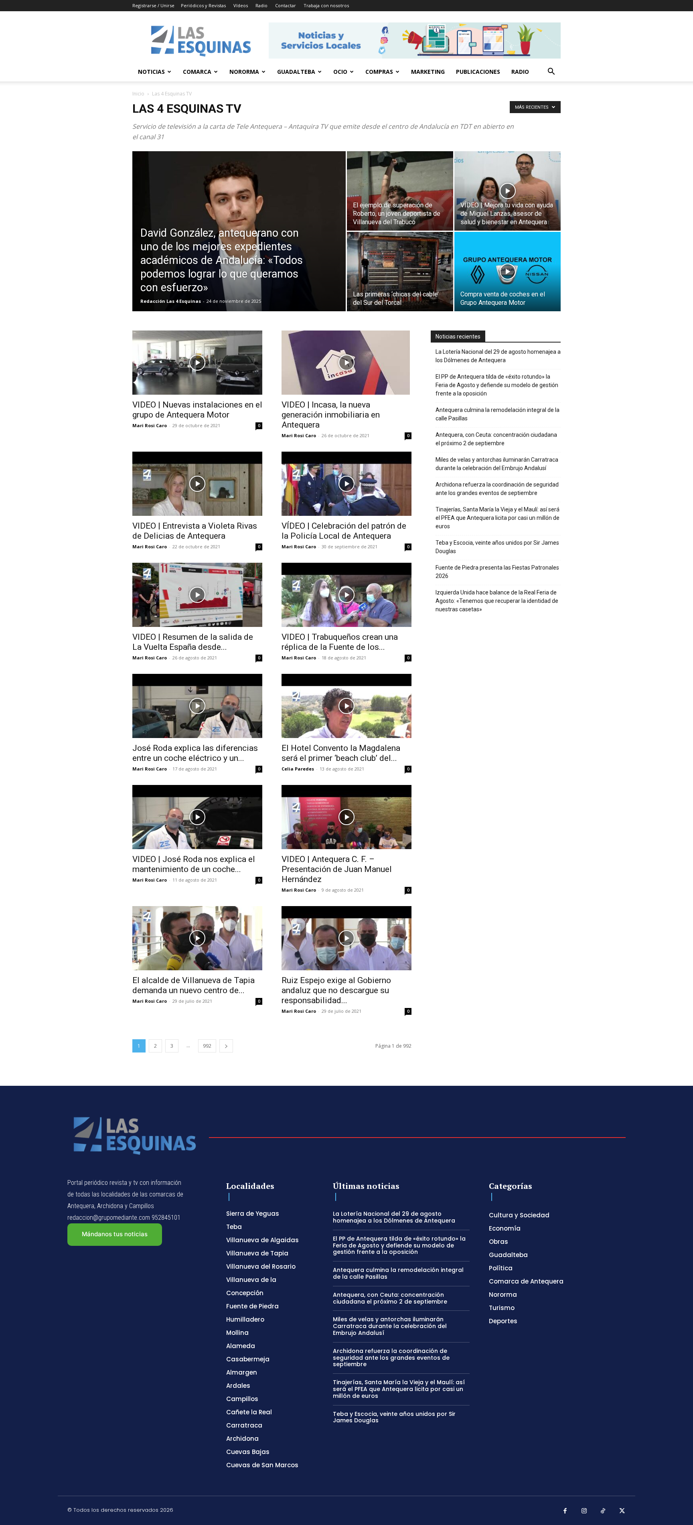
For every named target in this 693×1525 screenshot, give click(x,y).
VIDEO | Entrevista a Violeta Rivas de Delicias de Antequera (194, 531)
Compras (379, 71)
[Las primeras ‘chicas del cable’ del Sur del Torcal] (400, 271)
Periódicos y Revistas (203, 5)
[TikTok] (603, 1511)
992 (207, 1045)
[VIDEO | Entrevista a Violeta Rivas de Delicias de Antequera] (197, 484)
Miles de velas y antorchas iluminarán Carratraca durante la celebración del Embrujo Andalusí (497, 463)
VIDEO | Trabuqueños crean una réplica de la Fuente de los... (340, 642)
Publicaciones (478, 71)
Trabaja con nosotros (326, 5)
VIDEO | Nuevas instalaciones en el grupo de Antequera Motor (197, 410)
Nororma (244, 71)
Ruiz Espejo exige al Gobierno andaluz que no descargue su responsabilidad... (336, 990)
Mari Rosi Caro (149, 425)
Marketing (428, 71)
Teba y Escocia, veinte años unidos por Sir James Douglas (497, 546)
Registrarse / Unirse (153, 5)
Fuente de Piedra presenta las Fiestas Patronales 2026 (497, 571)
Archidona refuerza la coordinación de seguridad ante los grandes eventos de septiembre (497, 488)
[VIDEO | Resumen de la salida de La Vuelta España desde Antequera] (197, 595)
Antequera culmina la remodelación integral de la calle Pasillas (497, 414)
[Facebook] (565, 1511)
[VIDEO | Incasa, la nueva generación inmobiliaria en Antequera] (346, 363)
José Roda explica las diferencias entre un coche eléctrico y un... (195, 753)
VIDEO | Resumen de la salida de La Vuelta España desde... (192, 642)
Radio (261, 5)
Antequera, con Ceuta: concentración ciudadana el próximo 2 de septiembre (496, 439)
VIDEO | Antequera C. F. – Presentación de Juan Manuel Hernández (337, 869)
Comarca (197, 71)
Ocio (340, 71)
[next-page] (226, 1045)
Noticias (151, 71)
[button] (551, 72)
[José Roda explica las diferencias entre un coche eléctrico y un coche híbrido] (197, 706)
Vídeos (240, 5)
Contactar (285, 5)
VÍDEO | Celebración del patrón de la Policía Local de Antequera (344, 531)
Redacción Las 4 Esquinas (170, 301)
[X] (622, 1511)
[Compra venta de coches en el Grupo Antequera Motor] (507, 271)
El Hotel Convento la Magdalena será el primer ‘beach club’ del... (341, 753)
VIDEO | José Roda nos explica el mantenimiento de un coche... (193, 864)
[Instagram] (584, 1511)
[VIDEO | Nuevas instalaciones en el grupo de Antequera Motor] (197, 363)
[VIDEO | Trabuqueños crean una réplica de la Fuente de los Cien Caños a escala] (346, 595)
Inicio (138, 93)
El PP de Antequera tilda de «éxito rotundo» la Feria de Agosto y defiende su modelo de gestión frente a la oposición (497, 385)
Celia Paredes (298, 769)
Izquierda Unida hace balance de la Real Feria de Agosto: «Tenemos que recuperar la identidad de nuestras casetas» (497, 600)
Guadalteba (296, 71)
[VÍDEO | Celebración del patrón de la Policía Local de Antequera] (346, 484)
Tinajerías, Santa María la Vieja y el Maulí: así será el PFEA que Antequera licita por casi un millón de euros (497, 517)
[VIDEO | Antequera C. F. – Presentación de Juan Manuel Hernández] (346, 817)
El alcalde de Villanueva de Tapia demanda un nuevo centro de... (193, 985)
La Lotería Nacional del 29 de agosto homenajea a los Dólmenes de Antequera (498, 356)
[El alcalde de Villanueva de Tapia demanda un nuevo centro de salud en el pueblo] (197, 938)
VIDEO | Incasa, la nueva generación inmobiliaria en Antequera (331, 415)
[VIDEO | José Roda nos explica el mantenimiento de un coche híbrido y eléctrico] (197, 817)
